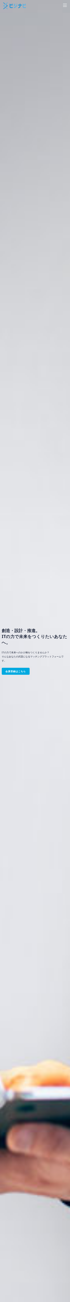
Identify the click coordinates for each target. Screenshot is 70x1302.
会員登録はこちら (15, 671)
